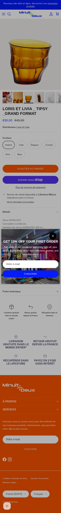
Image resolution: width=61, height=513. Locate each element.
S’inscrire (30, 274)
